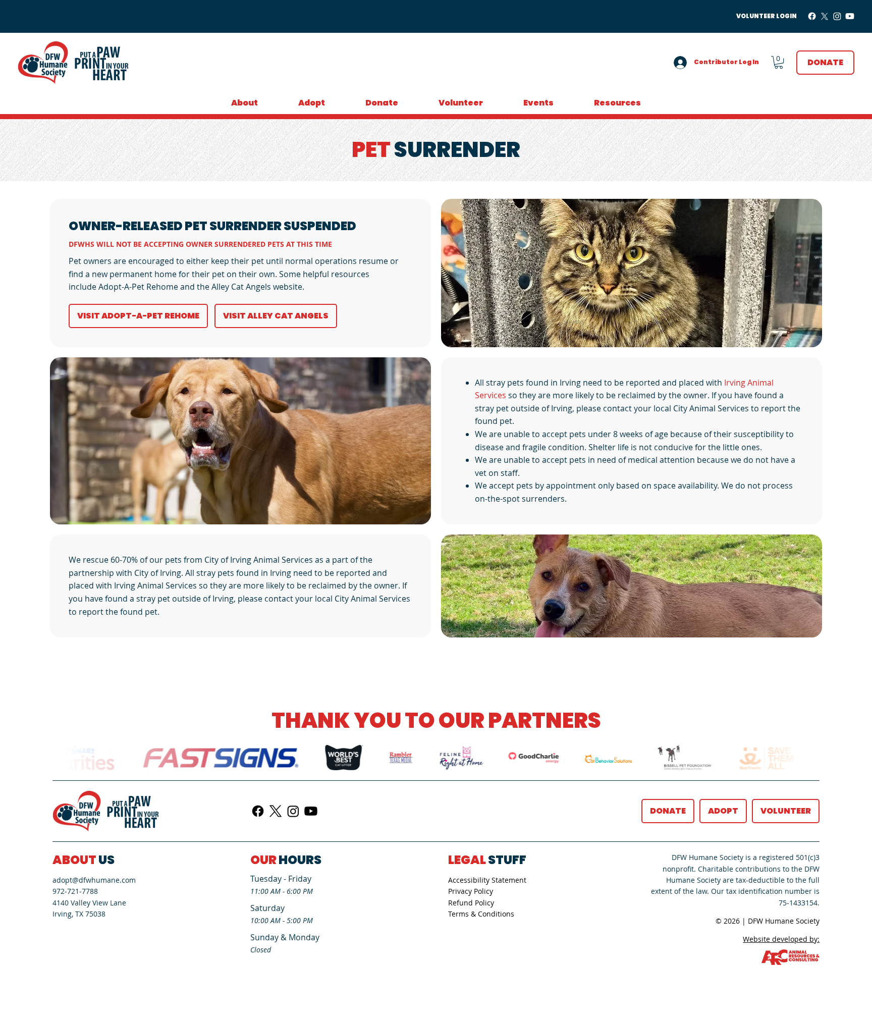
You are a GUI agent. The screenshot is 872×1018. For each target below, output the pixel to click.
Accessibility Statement (487, 880)
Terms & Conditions (481, 914)
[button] (778, 62)
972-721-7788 (75, 891)
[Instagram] (837, 16)
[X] (825, 16)
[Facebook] (812, 16)
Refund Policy (471, 902)
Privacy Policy (470, 891)
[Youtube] (850, 16)
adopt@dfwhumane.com (94, 880)
